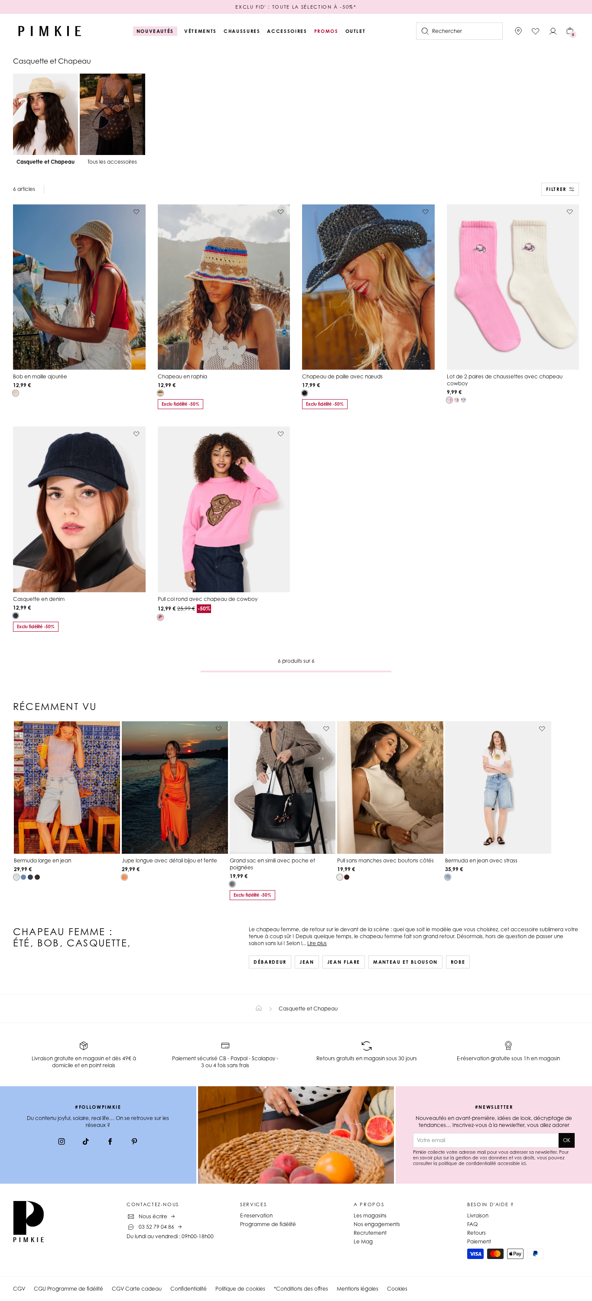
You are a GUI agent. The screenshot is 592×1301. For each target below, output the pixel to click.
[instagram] (61, 1142)
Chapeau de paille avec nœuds (342, 376)
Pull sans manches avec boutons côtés (385, 860)
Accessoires (287, 31)
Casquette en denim (39, 599)
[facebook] (110, 1142)
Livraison (477, 1215)
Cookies (397, 1288)
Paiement (479, 1241)
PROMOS (326, 31)
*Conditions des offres (301, 1288)
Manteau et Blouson (405, 962)
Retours (476, 1233)
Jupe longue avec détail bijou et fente (169, 860)
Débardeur (270, 962)
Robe (458, 962)
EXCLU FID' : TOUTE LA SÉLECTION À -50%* (295, 7)
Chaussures (242, 31)
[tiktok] (85, 1142)
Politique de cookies (240, 1288)
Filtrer (556, 189)
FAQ (472, 1224)
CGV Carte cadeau (137, 1288)
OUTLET (355, 31)
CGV (19, 1288)
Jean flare (344, 962)
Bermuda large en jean (42, 860)
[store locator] (518, 31)
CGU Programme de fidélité (68, 1288)
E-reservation (256, 1215)
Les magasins (370, 1215)
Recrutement (370, 1233)
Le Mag (363, 1241)
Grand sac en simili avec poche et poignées (272, 864)
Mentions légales (357, 1288)
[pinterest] (134, 1142)
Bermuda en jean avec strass (481, 860)
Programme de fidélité (268, 1224)
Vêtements (200, 31)
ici (523, 1163)
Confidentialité (188, 1288)
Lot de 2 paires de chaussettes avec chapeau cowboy (505, 380)
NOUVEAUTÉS (155, 31)
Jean (306, 962)
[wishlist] (535, 31)
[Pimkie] (49, 31)
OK (566, 1140)
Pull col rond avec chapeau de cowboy (207, 599)
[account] (553, 31)
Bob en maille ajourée (40, 376)
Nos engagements (377, 1224)
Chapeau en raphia (182, 376)
